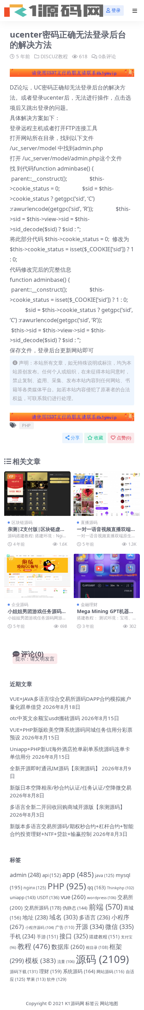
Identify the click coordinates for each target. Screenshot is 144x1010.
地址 (35, 917)
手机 (22, 936)
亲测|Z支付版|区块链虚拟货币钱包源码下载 (36, 532)
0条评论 (107, 56)
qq (96, 887)
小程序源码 (39, 927)
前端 (105, 907)
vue (73, 897)
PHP (26, 425)
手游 (47, 936)
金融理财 (89, 604)
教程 (33, 946)
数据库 (68, 947)
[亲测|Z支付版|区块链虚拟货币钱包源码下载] (37, 493)
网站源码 (110, 971)
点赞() (124, 437)
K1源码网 (74, 1003)
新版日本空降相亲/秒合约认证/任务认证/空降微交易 (70, 787)
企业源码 (20, 604)
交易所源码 (42, 907)
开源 (89, 926)
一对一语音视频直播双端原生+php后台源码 (106, 532)
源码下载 (24, 972)
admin (25, 875)
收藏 (98, 437)
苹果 (36, 979)
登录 (116, 10)
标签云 (92, 1003)
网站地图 (109, 1003)
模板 (40, 960)
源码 (102, 959)
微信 (119, 926)
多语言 (94, 917)
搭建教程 (104, 936)
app (78, 874)
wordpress (101, 897)
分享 (75, 437)
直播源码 (89, 522)
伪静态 (75, 908)
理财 (50, 971)
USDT (48, 897)
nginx (34, 888)
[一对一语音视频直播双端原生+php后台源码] (106, 493)
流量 (65, 961)
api (51, 875)
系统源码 (79, 971)
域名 (63, 917)
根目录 (97, 947)
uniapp (23, 897)
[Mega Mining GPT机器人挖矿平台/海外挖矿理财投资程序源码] (106, 576)
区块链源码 (22, 522)
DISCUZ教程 (54, 56)
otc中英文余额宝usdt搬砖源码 (45, 718)
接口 (73, 936)
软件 (56, 979)
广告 (64, 927)
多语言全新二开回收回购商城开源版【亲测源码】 (67, 806)
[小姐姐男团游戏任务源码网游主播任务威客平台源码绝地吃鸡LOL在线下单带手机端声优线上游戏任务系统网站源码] (37, 576)
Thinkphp (120, 887)
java (104, 875)
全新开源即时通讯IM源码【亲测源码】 (55, 768)
